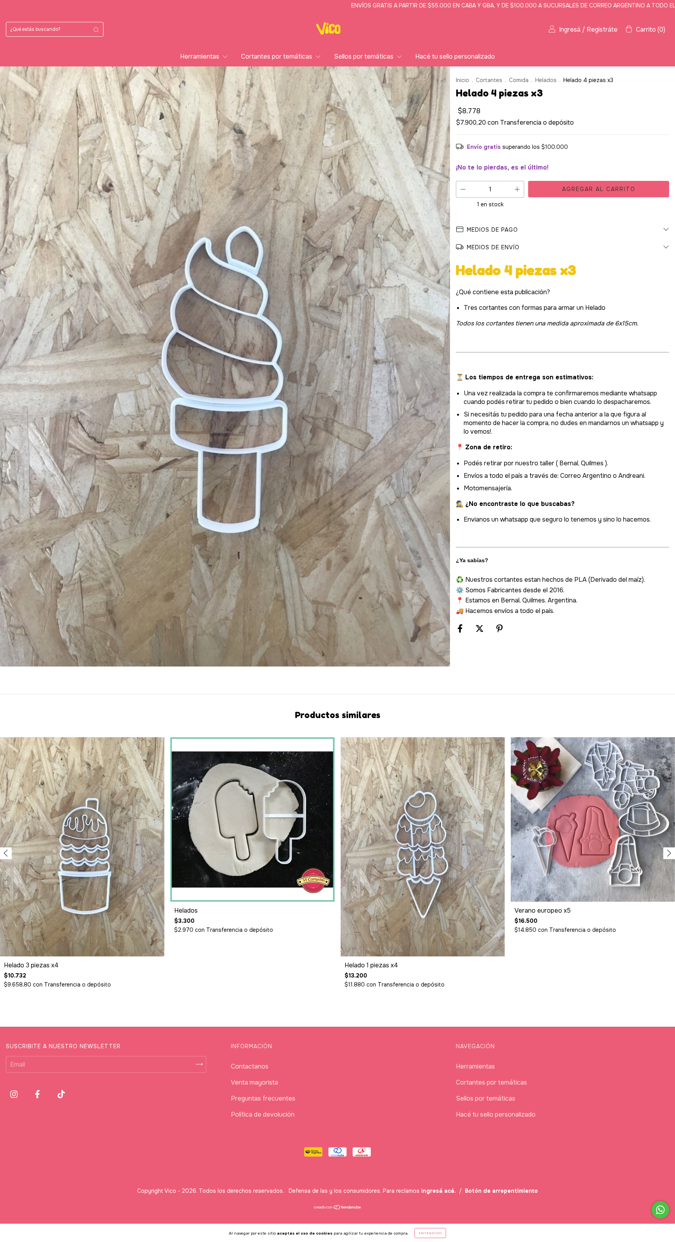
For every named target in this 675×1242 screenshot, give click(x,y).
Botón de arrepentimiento (501, 1190)
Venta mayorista (254, 1082)
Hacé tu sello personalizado (455, 56)
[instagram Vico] (14, 1094)
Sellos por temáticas (364, 56)
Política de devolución (263, 1114)
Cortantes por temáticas (277, 56)
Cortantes (489, 80)
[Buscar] (96, 29)
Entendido (430, 1233)
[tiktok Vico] (61, 1094)
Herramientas (200, 56)
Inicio (462, 80)
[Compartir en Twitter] (480, 628)
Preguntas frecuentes (263, 1098)
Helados (546, 80)
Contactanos (249, 1066)
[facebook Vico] (38, 1094)
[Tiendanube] (337, 1208)
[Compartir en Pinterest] (499, 628)
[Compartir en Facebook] (461, 628)
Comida (519, 80)
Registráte (602, 29)
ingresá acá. (438, 1190)
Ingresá (569, 29)
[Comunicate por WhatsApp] (660, 1210)
